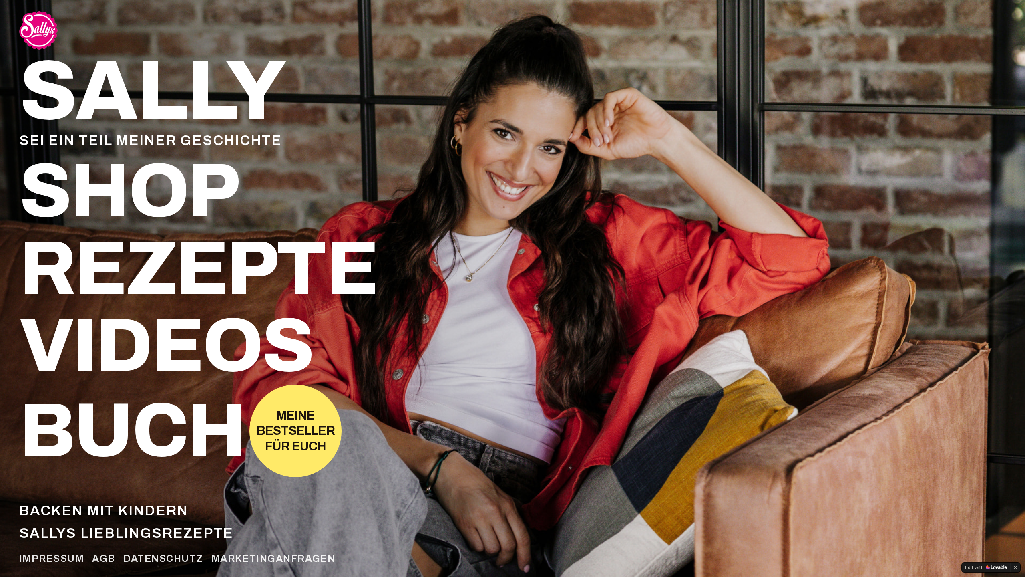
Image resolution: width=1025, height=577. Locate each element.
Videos (166, 346)
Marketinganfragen (273, 558)
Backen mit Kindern (103, 510)
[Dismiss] (1015, 567)
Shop (128, 191)
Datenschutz (163, 558)
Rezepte (198, 268)
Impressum (51, 558)
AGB (103, 558)
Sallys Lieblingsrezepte (126, 533)
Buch (132, 431)
